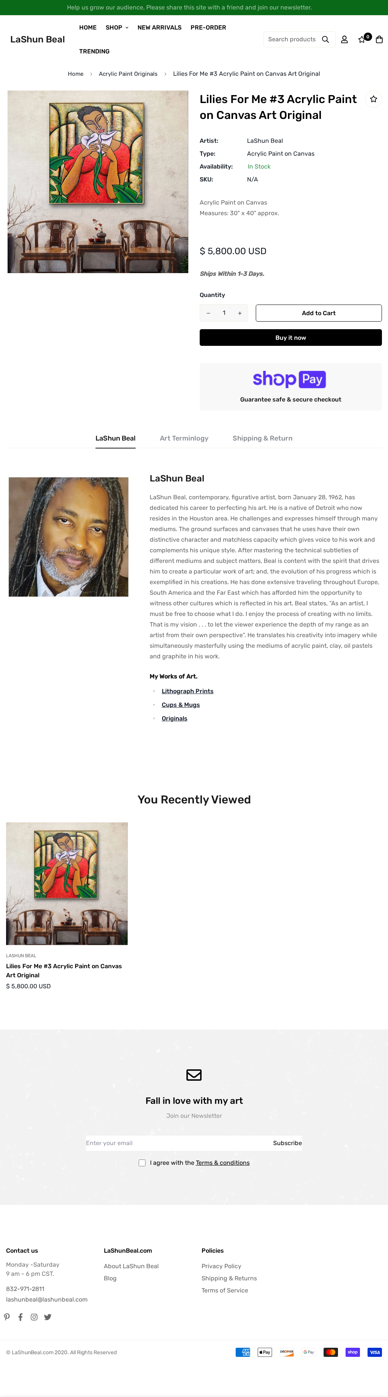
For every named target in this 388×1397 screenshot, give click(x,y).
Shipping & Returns (229, 1278)
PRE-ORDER (208, 27)
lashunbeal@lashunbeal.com (47, 1299)
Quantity (212, 294)
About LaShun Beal (131, 1266)
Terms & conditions (223, 1162)
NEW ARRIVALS (159, 27)
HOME (88, 27)
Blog (110, 1278)
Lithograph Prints (188, 691)
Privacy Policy (221, 1266)
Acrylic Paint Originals (128, 73)
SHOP (114, 27)
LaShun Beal (265, 140)
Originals (175, 718)
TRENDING (94, 51)
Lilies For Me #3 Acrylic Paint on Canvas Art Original (64, 971)
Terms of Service (225, 1290)
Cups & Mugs (181, 704)
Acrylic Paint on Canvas (280, 153)
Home (75, 73)
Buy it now (290, 337)
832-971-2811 (25, 1288)
